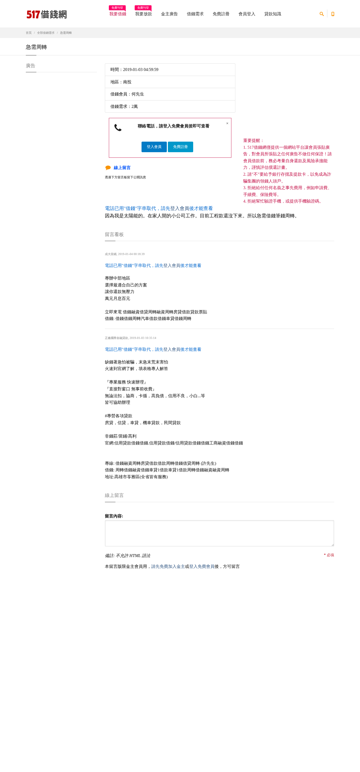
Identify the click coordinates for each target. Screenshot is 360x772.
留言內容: (114, 516)
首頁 (29, 32)
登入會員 (154, 147)
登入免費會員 (202, 566)
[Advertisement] (288, 100)
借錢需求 (195, 14)
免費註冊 (221, 14)
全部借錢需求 (46, 32)
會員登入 (247, 14)
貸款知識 (272, 14)
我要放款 (143, 12)
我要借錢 (117, 12)
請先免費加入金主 (168, 566)
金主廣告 (169, 14)
